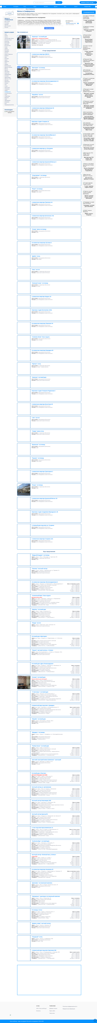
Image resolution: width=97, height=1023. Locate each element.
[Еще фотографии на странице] (23, 41)
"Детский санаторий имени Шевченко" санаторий (46, 759)
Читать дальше (49, 28)
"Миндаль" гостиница (38, 732)
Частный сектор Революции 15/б (41, 800)
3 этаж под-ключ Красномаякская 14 (42, 827)
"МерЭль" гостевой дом (39, 609)
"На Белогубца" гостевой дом (40, 841)
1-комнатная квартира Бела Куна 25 (42, 404)
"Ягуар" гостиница (37, 485)
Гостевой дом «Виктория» (39, 636)
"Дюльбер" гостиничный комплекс (42, 883)
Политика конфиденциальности (70, 1006)
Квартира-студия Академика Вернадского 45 (45, 512)
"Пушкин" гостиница (38, 458)
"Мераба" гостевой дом (39, 719)
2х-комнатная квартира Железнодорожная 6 (45, 582)
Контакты (38, 1010)
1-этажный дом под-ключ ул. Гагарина (43, 525)
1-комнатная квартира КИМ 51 (40, 54)
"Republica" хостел (37, 94)
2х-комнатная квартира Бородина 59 (42, 350)
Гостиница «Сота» (37, 910)
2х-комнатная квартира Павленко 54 (42, 323)
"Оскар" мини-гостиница (39, 229)
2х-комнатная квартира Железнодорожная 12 (45, 81)
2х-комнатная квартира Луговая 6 (42, 242)
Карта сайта (52, 1010)
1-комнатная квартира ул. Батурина (42, 148)
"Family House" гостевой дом (40, 746)
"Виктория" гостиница (38, 67)
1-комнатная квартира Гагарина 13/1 (42, 539)
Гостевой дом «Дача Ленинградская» (43, 663)
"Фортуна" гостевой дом (39, 377)
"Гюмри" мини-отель (38, 431)
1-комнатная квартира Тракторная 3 (42, 471)
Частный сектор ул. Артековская (41, 787)
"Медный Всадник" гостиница (40, 555)
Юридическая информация (69, 1008)
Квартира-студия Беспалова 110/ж (42, 310)
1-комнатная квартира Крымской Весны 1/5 (44, 498)
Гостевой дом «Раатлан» (39, 773)
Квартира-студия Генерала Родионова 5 (43, 390)
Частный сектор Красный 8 (40, 814)
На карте (10, 13)
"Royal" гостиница (37, 189)
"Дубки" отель (36, 256)
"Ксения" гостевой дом (38, 677)
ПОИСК (59, 2)
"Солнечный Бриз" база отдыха (41, 595)
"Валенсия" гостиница (38, 444)
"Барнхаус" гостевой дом (39, 36)
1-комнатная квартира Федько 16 (41, 296)
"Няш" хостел (36, 269)
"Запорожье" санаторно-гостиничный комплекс (46, 896)
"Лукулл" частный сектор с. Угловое (42, 650)
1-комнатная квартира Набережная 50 (43, 108)
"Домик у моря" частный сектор (41, 923)
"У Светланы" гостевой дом (40, 692)
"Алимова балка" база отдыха (40, 337)
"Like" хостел (36, 417)
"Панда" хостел (36, 623)
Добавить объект (53, 1008)
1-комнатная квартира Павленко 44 (42, 202)
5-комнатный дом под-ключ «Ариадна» (43, 705)
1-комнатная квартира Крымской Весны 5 (44, 162)
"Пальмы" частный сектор (39, 568)
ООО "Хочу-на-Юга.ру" (41, 1008)
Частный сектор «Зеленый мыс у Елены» (44, 854)
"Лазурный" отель (37, 937)
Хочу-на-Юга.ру (13, 1021)
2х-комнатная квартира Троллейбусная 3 (44, 135)
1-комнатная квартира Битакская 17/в (43, 215)
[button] (1, 7)
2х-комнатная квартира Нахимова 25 (42, 869)
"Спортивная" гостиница (39, 175)
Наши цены (52, 1013)
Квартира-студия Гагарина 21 (40, 121)
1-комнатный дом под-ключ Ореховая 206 (44, 950)
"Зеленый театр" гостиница (40, 283)
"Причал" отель (36, 364)
